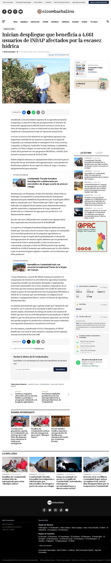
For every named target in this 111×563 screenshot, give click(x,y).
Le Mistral (48, 2)
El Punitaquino (79, 539)
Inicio (15, 22)
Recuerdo (75, 22)
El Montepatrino (52, 539)
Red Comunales (8, 2)
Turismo (45, 22)
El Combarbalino (91, 539)
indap (14, 386)
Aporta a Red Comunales (98, 2)
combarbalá (45, 384)
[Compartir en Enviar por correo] (38, 112)
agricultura (33, 384)
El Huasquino (52, 530)
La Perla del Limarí (66, 539)
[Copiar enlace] (43, 112)
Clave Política (38, 2)
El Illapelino (50, 541)
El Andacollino (97, 537)
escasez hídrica (58, 384)
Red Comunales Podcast (61, 2)
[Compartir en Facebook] (24, 112)
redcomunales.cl (8, 524)
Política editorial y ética (47, 560)
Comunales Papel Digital (23, 2)
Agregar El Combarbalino (57, 55)
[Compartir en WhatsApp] (33, 112)
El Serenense (52, 537)
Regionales (55, 22)
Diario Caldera (65, 528)
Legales (95, 22)
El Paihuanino (86, 537)
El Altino (103, 528)
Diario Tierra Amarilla (91, 528)
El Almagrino (42, 528)
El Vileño (72, 541)
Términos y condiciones (79, 560)
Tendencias (65, 22)
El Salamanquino (61, 541)
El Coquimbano (64, 537)
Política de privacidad (63, 560)
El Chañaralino (54, 528)
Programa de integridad (95, 560)
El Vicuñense (75, 537)
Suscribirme (60, 369)
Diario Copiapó (77, 528)
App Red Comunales (78, 2)
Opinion (84, 22)
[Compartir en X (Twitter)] (29, 112)
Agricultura (35, 22)
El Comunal (42, 537)
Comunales (24, 22)
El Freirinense (63, 530)
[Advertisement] (91, 104)
